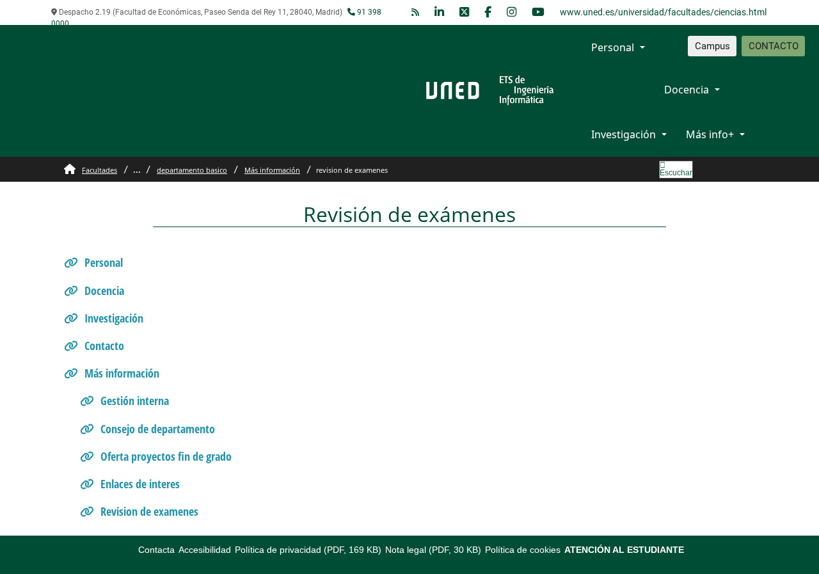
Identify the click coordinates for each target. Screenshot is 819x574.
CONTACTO (774, 46)
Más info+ (710, 134)
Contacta (156, 550)
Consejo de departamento (157, 428)
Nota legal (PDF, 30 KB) (433, 550)
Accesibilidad (205, 550)
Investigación (623, 134)
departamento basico (192, 170)
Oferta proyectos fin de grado (166, 456)
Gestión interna (134, 400)
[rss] (415, 12)
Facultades (99, 170)
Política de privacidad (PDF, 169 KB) (308, 550)
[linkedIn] (439, 12)
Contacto (104, 345)
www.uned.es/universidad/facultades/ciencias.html (663, 12)
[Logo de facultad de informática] (489, 90)
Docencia (686, 90)
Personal (612, 47)
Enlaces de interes (140, 483)
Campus (712, 46)
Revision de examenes (149, 511)
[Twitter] (464, 12)
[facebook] (488, 12)
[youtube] (538, 12)
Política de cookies (523, 550)
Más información (272, 170)
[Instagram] (511, 12)
